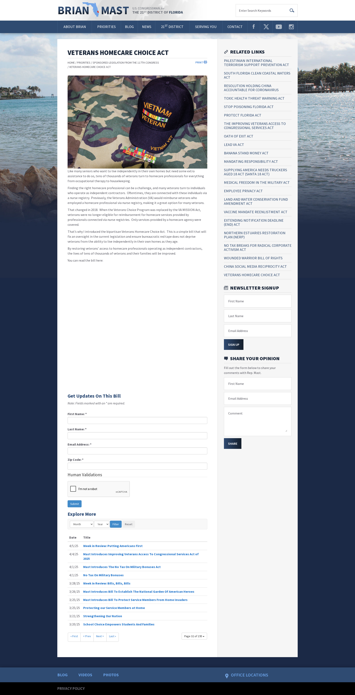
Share (232, 443)
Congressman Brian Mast (94, 10)
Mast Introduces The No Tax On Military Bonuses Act (122, 567)
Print (199, 62)
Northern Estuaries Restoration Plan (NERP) (254, 235)
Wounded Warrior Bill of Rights (253, 258)
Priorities (106, 26)
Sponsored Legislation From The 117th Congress (126, 62)
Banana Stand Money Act (246, 153)
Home (71, 62)
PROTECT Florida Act (242, 115)
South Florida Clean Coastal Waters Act (257, 75)
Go (291, 10)
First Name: (77, 414)
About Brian (74, 26)
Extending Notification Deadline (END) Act (254, 222)
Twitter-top (266, 27)
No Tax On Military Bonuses (103, 575)
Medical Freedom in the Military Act (257, 182)
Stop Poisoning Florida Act (249, 106)
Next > (100, 636)
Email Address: (79, 444)
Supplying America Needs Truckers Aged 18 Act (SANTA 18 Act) (255, 172)
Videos (85, 674)
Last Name (235, 316)
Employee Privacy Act (243, 191)
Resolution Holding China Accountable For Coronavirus (251, 87)
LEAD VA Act (234, 144)
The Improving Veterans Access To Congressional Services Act (255, 125)
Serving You (206, 26)
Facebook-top (254, 27)
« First (74, 636)
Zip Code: (75, 460)
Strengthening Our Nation (102, 616)
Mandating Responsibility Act (251, 161)
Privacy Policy (71, 688)
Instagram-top (291, 27)
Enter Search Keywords (255, 10)
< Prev (87, 636)
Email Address (238, 331)
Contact (235, 26)
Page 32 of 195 (193, 636)
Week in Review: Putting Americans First (113, 546)
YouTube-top (279, 27)
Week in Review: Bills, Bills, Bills (106, 583)
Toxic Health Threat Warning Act (254, 98)
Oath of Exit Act (238, 136)
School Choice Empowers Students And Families (118, 624)
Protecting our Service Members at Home (114, 608)
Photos (111, 674)
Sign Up (233, 344)
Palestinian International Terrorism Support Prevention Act (256, 62)
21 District (172, 26)
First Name (236, 301)
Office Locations (249, 675)
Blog (129, 26)
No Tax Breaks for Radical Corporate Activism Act (258, 247)
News (146, 26)
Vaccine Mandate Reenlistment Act (255, 212)
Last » (112, 636)
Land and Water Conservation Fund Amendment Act (256, 201)
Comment (235, 413)
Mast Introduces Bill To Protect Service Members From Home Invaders (135, 600)
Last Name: (77, 429)
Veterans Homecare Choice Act (90, 67)
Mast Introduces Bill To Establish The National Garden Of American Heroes (138, 591)
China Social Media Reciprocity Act (255, 266)
